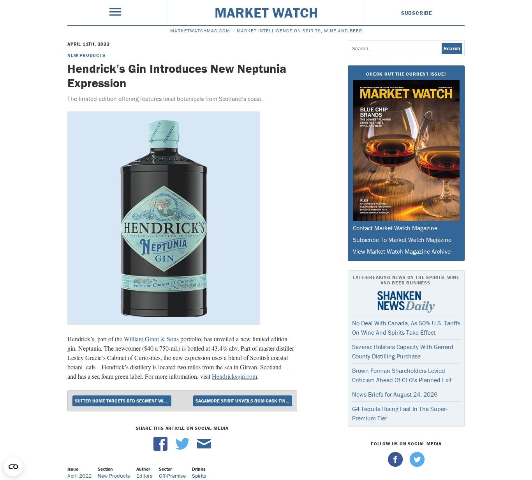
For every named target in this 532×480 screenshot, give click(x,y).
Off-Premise (172, 475)
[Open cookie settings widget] (13, 466)
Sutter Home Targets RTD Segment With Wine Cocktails (123, 401)
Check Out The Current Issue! (406, 74)
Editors (144, 475)
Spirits (199, 475)
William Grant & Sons (151, 339)
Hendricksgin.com (234, 376)
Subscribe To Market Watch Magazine (402, 240)
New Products (86, 55)
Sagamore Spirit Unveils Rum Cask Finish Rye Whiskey (244, 401)
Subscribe (416, 13)
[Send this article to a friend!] (204, 448)
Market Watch (266, 12)
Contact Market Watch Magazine (395, 228)
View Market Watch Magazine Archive (402, 251)
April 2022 (79, 475)
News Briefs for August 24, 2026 (394, 394)
